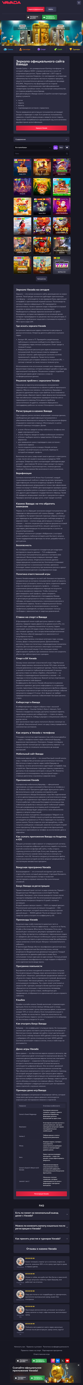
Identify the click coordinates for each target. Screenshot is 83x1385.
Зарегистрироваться (35, 9)
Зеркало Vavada (41, 128)
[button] (2, 33)
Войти (51, 9)
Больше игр (41, 279)
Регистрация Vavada (41, 1194)
